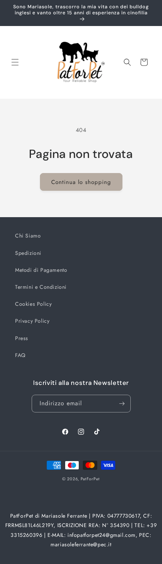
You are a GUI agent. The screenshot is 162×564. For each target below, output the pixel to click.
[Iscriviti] (122, 403)
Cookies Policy (33, 304)
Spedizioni (28, 253)
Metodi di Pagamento (41, 270)
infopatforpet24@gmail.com (101, 535)
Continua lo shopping (81, 182)
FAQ (20, 355)
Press (21, 338)
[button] (15, 62)
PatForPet (90, 479)
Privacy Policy (32, 321)
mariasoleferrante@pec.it (80, 544)
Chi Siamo (28, 235)
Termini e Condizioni (41, 287)
